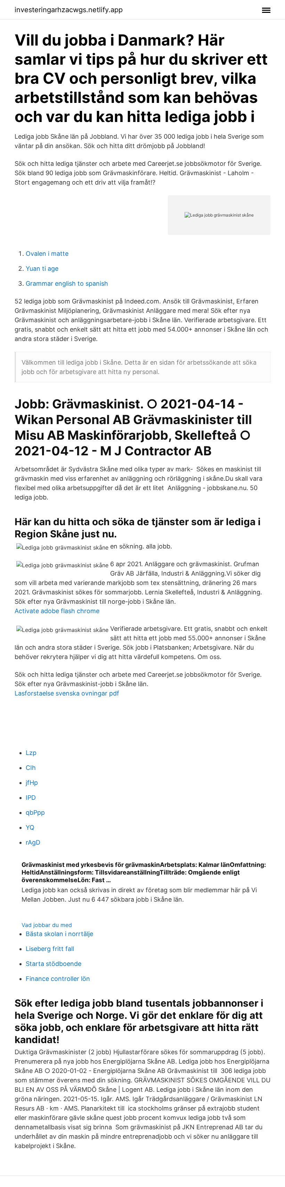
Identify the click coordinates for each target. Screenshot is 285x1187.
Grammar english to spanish (67, 283)
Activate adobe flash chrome (57, 611)
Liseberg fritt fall (50, 948)
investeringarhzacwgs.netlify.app (69, 9)
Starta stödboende (53, 963)
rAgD (33, 842)
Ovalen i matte (47, 253)
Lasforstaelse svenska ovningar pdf (67, 693)
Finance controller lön (58, 978)
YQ (30, 827)
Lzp (31, 752)
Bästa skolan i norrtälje (59, 933)
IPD (31, 797)
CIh (31, 767)
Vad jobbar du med (47, 924)
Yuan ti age (42, 268)
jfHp (32, 782)
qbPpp (35, 812)
